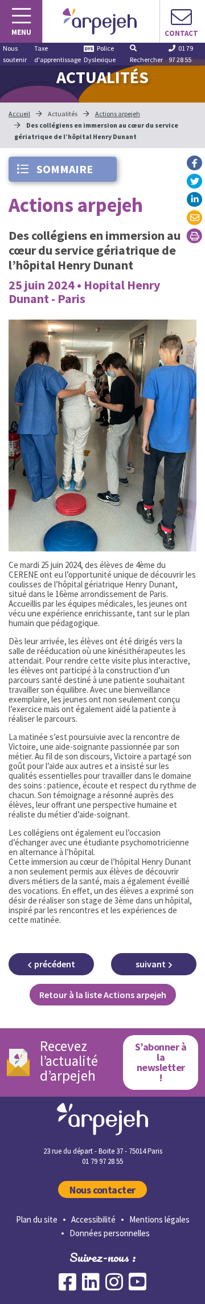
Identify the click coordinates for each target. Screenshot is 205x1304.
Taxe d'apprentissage (57, 54)
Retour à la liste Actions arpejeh (102, 994)
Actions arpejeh (117, 113)
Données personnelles (109, 1233)
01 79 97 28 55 (181, 54)
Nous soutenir (15, 54)
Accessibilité (93, 1219)
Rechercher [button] (146, 59)
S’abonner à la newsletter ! (160, 1062)
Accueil (19, 113)
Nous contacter (102, 1189)
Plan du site (37, 1219)
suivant (151, 964)
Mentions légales (159, 1219)
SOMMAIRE (63, 169)
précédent (54, 964)
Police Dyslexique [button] (100, 54)
